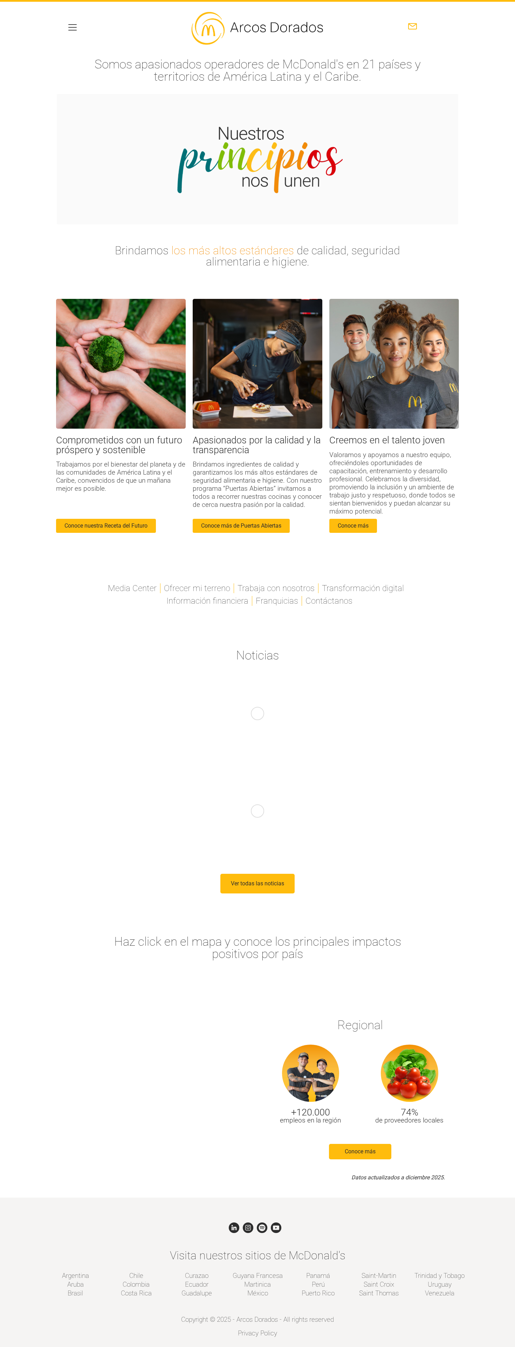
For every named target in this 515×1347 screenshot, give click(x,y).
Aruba (75, 1284)
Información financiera (207, 601)
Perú (318, 1284)
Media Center (132, 588)
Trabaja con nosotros (276, 588)
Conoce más (360, 1151)
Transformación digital (363, 588)
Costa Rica (136, 1293)
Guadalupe (196, 1293)
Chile (136, 1276)
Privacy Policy (257, 1333)
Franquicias (277, 601)
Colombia (136, 1284)
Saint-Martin (379, 1276)
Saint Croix (379, 1284)
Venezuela (439, 1293)
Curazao (196, 1276)
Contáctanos (328, 601)
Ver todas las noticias (257, 883)
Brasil (75, 1293)
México (257, 1293)
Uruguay (440, 1284)
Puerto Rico (318, 1293)
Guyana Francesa (258, 1276)
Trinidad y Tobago (439, 1276)
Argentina (75, 1276)
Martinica (257, 1284)
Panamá (318, 1276)
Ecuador (196, 1284)
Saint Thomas (379, 1293)
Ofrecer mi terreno (197, 588)
